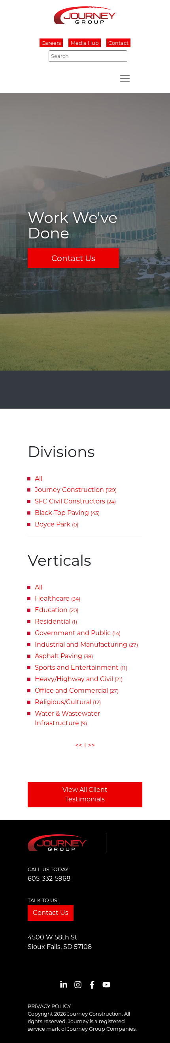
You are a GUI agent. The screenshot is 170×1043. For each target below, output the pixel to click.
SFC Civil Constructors (75, 501)
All (38, 478)
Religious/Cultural (68, 702)
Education (56, 610)
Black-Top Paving (67, 513)
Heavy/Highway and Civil (79, 679)
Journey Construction (76, 490)
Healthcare (57, 598)
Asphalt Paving (64, 656)
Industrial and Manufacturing (86, 644)
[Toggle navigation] (125, 78)
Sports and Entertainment (81, 667)
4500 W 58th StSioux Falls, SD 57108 (60, 942)
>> (91, 745)
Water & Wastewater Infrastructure (67, 718)
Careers (51, 43)
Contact (118, 43)
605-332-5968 (49, 878)
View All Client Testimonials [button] (85, 794)
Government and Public (78, 633)
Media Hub (85, 43)
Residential (56, 621)
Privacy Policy (49, 1006)
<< (78, 745)
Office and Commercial (77, 690)
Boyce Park (56, 524)
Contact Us (73, 258)
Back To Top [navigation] (152, 1027)
